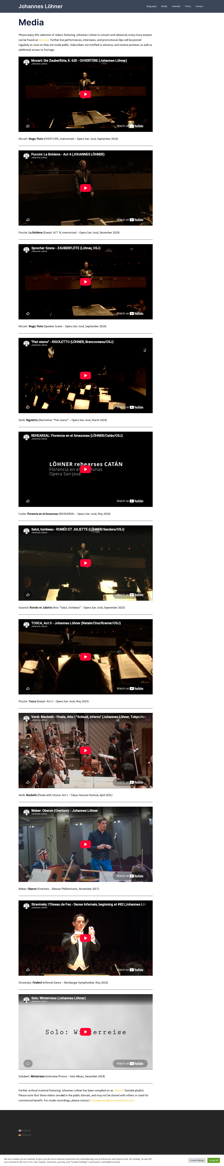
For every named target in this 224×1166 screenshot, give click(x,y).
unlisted (119, 1090)
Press (188, 6)
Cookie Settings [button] (197, 1160)
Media (164, 6)
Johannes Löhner (41, 6)
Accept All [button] (213, 1160)
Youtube (44, 40)
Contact (199, 6)
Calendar (176, 6)
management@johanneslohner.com (112, 1100)
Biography (152, 6)
